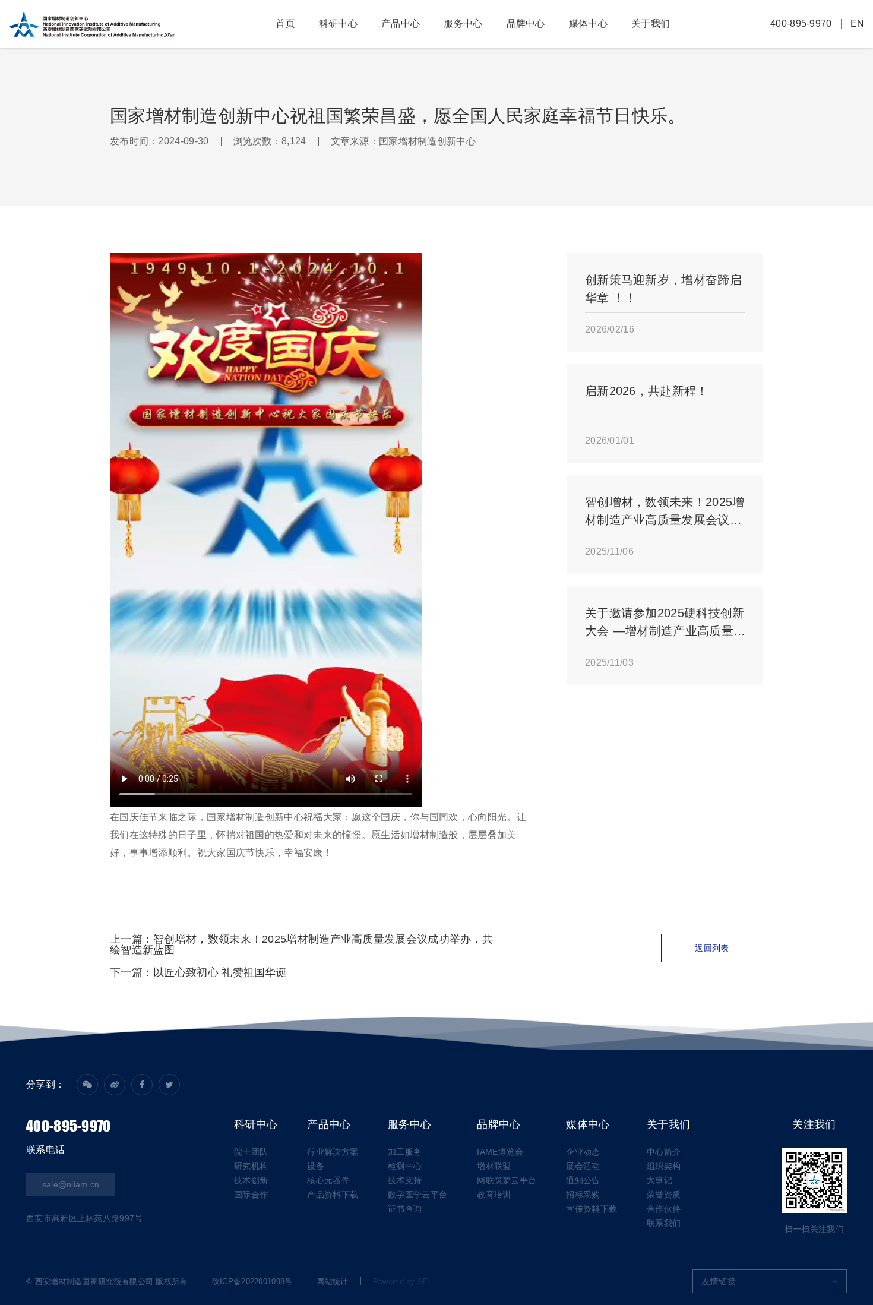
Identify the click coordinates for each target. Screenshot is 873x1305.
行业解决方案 (332, 1152)
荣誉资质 (664, 1194)
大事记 (659, 1180)
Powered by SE (401, 1281)
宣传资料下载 (591, 1209)
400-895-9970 (801, 24)
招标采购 (583, 1194)
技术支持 (405, 1180)
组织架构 (664, 1166)
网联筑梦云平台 (506, 1180)
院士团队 (251, 1152)
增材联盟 (494, 1166)
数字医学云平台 (417, 1194)
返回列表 (712, 948)
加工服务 (405, 1152)
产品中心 (400, 23)
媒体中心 (588, 23)
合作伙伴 (664, 1209)
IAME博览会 (500, 1152)
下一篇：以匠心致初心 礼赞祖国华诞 (198, 972)
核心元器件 (328, 1180)
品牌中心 (526, 23)
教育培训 (494, 1194)
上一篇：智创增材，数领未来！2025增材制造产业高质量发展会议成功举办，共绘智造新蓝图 (301, 944)
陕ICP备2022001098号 (252, 1281)
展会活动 (583, 1166)
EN (857, 24)
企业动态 (583, 1152)
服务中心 (463, 23)
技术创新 (251, 1180)
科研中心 (338, 23)
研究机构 (251, 1166)
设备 (315, 1166)
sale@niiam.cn (71, 1184)
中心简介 (664, 1152)
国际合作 (251, 1194)
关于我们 (650, 23)
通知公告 (583, 1180)
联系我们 (664, 1223)
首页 (285, 23)
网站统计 (333, 1281)
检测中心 (405, 1166)
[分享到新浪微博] (114, 1084)
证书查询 (405, 1209)
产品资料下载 (332, 1194)
